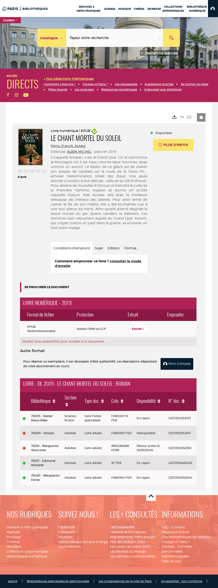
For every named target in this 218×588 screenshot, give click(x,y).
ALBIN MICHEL (79, 152)
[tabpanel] (99, 264)
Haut (151, 496)
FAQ (165, 527)
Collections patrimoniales (27, 551)
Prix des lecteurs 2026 (127, 542)
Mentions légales (175, 556)
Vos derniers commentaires (132, 556)
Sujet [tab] (99, 248)
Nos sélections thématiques (132, 537)
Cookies (168, 547)
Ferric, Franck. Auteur (68, 146)
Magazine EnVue (175, 532)
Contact (178, 527)
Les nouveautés (122, 527)
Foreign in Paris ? (175, 542)
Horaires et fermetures (128, 532)
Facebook (66, 527)
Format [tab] (130, 248)
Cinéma (13, 542)
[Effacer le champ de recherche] (160, 38)
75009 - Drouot (42, 433)
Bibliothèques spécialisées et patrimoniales (58, 581)
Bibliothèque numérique (27, 556)
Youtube (65, 537)
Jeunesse (14, 547)
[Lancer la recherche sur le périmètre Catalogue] (171, 38)
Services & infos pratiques (27, 527)
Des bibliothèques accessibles (186, 537)
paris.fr (12, 581)
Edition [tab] (114, 248)
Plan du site (171, 561)
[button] (213, 8)
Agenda (13, 532)
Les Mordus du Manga (128, 551)
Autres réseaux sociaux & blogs (83, 542)
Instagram (66, 532)
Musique (14, 537)
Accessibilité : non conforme (181, 581)
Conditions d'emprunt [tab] (71, 248)
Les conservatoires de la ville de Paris (125, 581)
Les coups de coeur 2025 (130, 547)
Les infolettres (69, 547)
